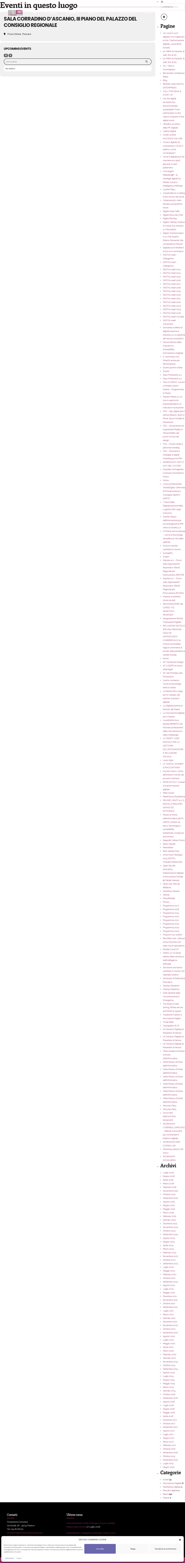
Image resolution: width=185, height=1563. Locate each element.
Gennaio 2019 (169, 1391)
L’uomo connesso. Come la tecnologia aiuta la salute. (172, 684)
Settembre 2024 (170, 1234)
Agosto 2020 (169, 1336)
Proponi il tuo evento (172, 935)
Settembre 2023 (170, 1263)
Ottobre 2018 (169, 1394)
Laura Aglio (168, 760)
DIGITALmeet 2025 (172, 313)
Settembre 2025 (170, 1198)
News (165, 1494)
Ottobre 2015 (169, 1456)
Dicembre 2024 (170, 1223)
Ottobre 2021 (169, 1303)
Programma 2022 (171, 924)
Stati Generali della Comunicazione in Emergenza (171, 996)
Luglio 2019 (168, 1376)
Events (166, 371)
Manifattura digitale (172, 1487)
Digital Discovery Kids (173, 215)
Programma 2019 (171, 913)
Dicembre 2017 (170, 1420)
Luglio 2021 (168, 1311)
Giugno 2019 (169, 1380)
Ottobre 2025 (169, 1194)
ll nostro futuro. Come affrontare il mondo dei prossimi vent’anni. (173, 775)
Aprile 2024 (168, 1245)
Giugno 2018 (169, 1409)
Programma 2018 (171, 909)
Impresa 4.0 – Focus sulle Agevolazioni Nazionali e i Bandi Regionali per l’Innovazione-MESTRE (173, 567)
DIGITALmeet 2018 (172, 287)
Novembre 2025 (170, 1191)
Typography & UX (171, 1025)
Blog (108, 12)
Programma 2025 (171, 931)
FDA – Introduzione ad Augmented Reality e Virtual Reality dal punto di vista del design (173, 433)
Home (166, 480)
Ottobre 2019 (169, 1365)
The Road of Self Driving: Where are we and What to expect (173, 1007)
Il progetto (168, 553)
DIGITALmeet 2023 (172, 306)
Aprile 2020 (168, 1347)
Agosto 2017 (169, 1431)
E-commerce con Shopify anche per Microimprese (171, 360)
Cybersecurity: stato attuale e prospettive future (172, 204)
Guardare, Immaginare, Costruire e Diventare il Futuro (173, 473)
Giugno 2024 (169, 1242)
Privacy (19, 1558)
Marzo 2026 (168, 1183)
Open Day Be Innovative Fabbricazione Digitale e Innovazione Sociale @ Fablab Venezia (173, 872)
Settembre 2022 (170, 1282)
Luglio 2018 (168, 1405)
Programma (51, 12)
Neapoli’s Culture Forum (174, 840)
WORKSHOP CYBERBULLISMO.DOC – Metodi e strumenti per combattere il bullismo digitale (174, 1131)
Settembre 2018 (170, 1398)
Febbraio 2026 (169, 1187)
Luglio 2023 (168, 1267)
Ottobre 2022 (169, 1278)
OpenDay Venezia (171, 891)
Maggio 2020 (169, 1343)
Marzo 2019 (168, 1387)
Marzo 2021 (168, 1314)
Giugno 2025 (169, 1205)
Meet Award (168, 793)
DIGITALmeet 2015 (172, 276)
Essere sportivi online (172, 367)
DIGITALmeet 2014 (172, 273)
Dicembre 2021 (170, 1296)
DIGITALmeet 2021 (172, 298)
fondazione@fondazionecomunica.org (25, 1533)
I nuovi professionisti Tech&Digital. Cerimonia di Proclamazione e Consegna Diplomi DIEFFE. (174, 491)
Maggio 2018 (169, 1412)
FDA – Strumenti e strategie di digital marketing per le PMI (172, 455)
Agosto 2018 (169, 1402)
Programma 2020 (171, 916)
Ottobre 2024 (169, 1231)
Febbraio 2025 (169, 1216)
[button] (180, 1540)
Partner (166, 895)
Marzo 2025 (168, 1212)
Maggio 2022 (169, 1292)
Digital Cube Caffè (171, 211)
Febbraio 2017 (169, 1445)
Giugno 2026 (169, 1176)
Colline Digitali (169, 131)
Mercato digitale (170, 1490)
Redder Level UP (170, 949)
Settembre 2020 (170, 1332)
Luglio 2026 (168, 1172)
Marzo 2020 (168, 1351)
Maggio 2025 (169, 1209)
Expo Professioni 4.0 (172, 375)
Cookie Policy (9, 1558)
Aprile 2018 (168, 1416)
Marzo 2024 (168, 1249)
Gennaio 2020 (169, 1358)
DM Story (92, 12)
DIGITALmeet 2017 (172, 284)
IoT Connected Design (173, 662)
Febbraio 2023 (169, 1274)
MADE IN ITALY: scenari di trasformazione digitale (174, 786)
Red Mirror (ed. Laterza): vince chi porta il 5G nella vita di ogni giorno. (174, 942)
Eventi (166, 1479)
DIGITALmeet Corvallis (173, 317)
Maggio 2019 (169, 1383)
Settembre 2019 (170, 1369)
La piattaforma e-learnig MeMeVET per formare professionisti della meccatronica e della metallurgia (173, 727)
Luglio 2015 (168, 1463)
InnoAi (166, 658)
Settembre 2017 (170, 1427)
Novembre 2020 (170, 1325)
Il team (166, 557)
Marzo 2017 (168, 1442)
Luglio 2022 (168, 1289)
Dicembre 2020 (170, 1321)
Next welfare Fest (171, 851)
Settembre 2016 (170, 1452)
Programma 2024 (171, 927)
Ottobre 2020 (169, 1329)
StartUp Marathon (169, 12)
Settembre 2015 (170, 1460)
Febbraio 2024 (169, 1252)
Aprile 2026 (168, 1180)
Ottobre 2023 (169, 1260)
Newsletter (168, 847)
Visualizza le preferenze (165, 1549)
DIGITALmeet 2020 (172, 295)
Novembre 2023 (170, 1256)
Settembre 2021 (170, 1307)
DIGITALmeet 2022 (172, 302)
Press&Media (72, 12)
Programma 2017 (171, 905)
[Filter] (6, 55)
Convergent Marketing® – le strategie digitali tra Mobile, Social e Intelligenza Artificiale (172, 178)
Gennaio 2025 (169, 1220)
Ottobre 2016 (169, 1449)
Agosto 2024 (169, 1238)
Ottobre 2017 (169, 1423)
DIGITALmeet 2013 (172, 269)
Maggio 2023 (169, 1271)
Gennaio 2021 (169, 1318)
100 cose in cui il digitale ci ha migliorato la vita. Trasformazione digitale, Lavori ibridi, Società (173, 40)
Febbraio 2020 (169, 1354)
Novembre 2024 (170, 1227)
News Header (169, 844)
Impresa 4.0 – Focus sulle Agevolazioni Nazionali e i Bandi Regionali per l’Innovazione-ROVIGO (173, 585)
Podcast (147, 12)
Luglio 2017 (168, 1434)
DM (34, 12)
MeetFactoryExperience (174, 796)
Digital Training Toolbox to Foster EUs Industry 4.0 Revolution (174, 226)
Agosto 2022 (169, 1285)
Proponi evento (127, 12)
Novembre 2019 (170, 1361)
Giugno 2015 (168, 1467)
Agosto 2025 (169, 1202)
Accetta (100, 1549)
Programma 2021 (171, 920)
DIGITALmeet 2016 (172, 280)
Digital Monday (170, 218)
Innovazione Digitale (172, 1483)
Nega (132, 1549)
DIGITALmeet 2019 (172, 291)
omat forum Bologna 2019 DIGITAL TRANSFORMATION (172, 858)
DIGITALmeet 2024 (172, 309)
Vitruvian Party (169, 1105)
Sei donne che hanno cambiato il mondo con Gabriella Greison (173, 971)
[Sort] (10, 55)
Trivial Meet (168, 1022)
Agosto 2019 (169, 1372)
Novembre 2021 (170, 1300)
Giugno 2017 (168, 1438)
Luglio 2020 (168, 1340)
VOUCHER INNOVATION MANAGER (169, 1116)
